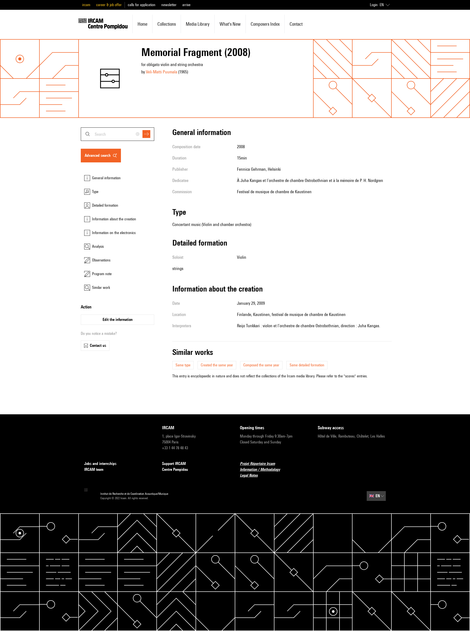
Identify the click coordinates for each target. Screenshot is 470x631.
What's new (230, 24)
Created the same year (217, 365)
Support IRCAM (174, 463)
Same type (183, 365)
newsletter (168, 4)
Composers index (265, 24)
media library (198, 24)
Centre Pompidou (175, 469)
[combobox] (117, 134)
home (142, 24)
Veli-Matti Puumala (161, 71)
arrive (186, 4)
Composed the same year (261, 365)
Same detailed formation (307, 365)
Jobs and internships (100, 463)
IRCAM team (93, 469)
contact (296, 24)
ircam (86, 4)
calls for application (141, 4)
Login (374, 4)
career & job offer (109, 4)
